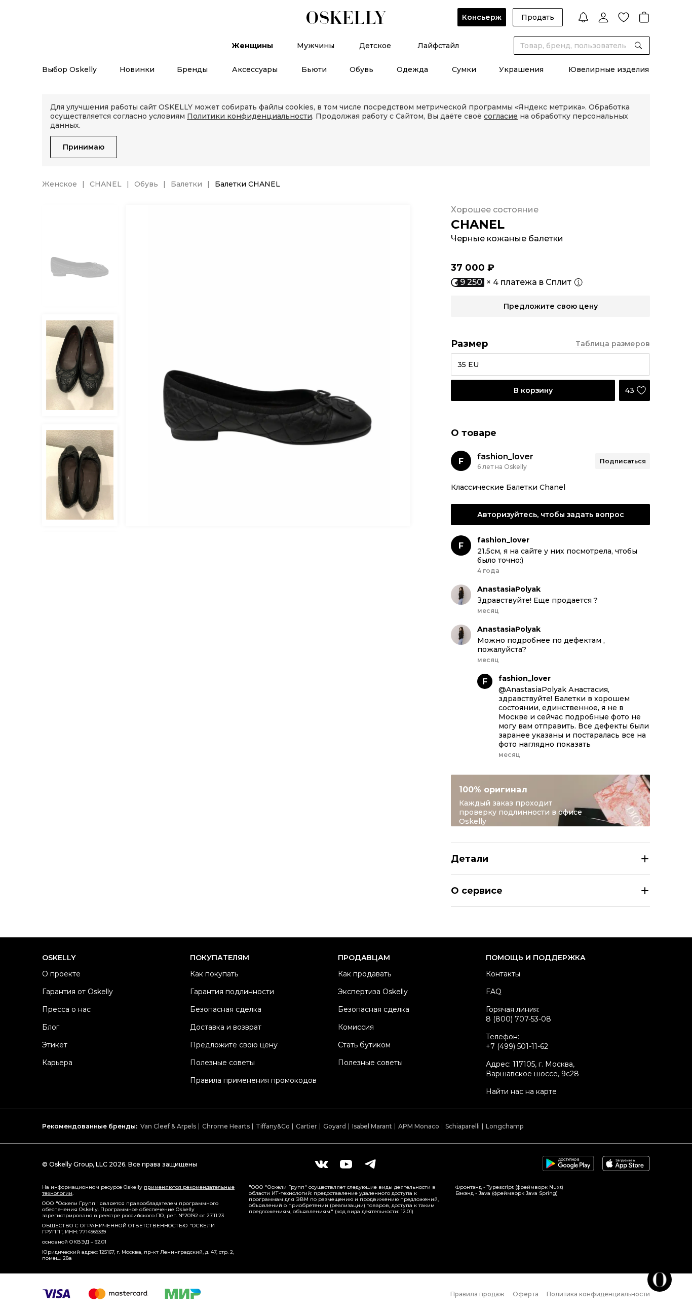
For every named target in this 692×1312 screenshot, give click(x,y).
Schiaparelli (462, 1126)
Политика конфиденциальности (598, 1294)
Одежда (412, 69)
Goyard (334, 1126)
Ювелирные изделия (608, 69)
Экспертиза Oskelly (373, 991)
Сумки (464, 69)
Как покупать (214, 973)
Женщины (252, 45)
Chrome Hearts (226, 1126)
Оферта (526, 1294)
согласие (501, 116)
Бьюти (314, 69)
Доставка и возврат (225, 1027)
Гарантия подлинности (232, 991)
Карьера (57, 1062)
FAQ (494, 991)
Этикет (54, 1044)
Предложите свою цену (234, 1044)
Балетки (186, 184)
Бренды (192, 69)
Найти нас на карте (521, 1091)
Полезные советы (222, 1062)
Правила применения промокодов (253, 1080)
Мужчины (315, 45)
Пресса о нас (66, 1009)
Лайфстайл (438, 45)
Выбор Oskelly (69, 69)
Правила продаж (477, 1294)
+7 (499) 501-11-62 (517, 1046)
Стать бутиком (364, 1044)
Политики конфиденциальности (249, 116)
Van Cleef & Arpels (168, 1126)
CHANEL (106, 184)
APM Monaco (418, 1126)
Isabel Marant (372, 1126)
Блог (50, 1027)
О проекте (61, 973)
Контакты (503, 973)
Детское (375, 45)
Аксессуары (255, 69)
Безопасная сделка (225, 1009)
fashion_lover (505, 456)
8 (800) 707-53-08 (518, 1019)
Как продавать (364, 973)
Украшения (521, 69)
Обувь (361, 69)
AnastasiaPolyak (509, 589)
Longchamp (504, 1126)
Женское (59, 184)
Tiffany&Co (273, 1126)
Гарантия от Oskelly (77, 991)
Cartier (306, 1126)
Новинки (137, 69)
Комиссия (356, 1027)
